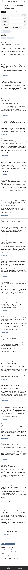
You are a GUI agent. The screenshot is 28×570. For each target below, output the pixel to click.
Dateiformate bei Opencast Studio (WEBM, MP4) (14, 201)
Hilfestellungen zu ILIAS (7, 362)
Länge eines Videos (6, 425)
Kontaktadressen (5, 406)
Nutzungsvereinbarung (6, 549)
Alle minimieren (10, 38)
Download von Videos (7, 241)
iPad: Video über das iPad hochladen (11, 385)
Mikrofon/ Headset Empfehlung (12, 531)
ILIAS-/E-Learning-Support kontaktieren (10, 555)
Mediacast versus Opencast (8, 486)
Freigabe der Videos (6, 282)
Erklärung (5, 24)
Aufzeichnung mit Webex (7, 121)
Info (8, 12)
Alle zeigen (4, 38)
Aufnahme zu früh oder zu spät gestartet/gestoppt (9, 99)
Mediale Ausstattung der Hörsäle (10, 511)
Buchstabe (5, 18)
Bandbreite (4, 161)
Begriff (5, 21)
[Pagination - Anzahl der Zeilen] (9, 31)
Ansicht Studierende (6, 43)
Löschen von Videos (6, 465)
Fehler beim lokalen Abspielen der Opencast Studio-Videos (13, 262)
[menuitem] (8, 568)
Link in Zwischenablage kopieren (7, 543)
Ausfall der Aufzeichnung (7, 140)
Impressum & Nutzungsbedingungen (10, 551)
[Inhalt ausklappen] (1, 41)
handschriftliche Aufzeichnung (9, 338)
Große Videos (4, 316)
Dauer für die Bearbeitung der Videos (11, 221)
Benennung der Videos (7, 180)
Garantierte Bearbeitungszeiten (9, 303)
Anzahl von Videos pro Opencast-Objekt (11, 65)
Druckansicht (15, 12)
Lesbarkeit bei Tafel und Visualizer (10, 444)
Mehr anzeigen (4, 59)
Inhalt (3, 12)
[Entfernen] (24, 18)
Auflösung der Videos (7, 81)
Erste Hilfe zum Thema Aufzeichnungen (14, 1)
